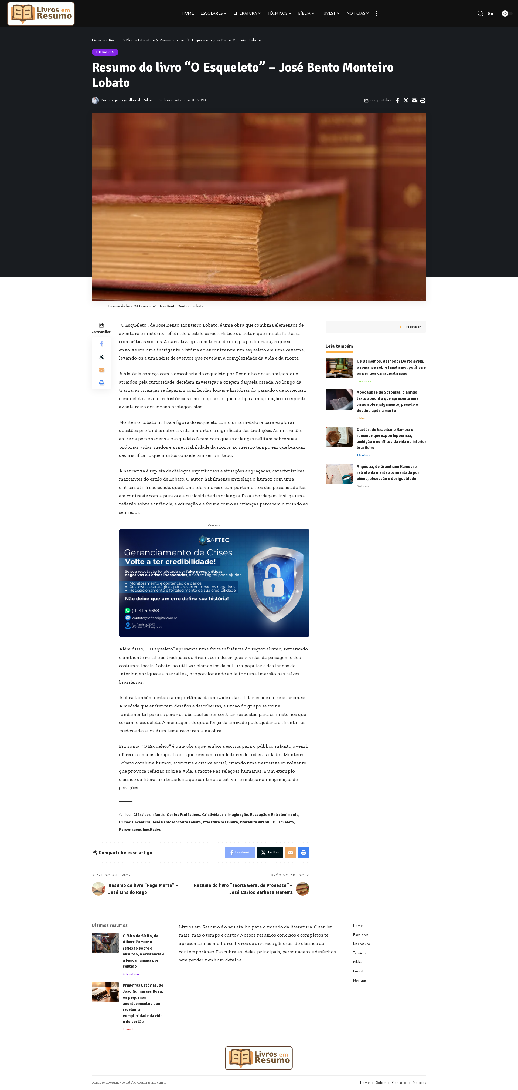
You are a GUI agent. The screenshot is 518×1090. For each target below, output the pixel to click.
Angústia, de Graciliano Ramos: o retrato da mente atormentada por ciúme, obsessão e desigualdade (388, 472)
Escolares (364, 381)
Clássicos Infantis (149, 814)
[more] (376, 13)
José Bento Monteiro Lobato (176, 822)
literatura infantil (255, 822)
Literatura (105, 52)
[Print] (422, 100)
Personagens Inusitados (140, 829)
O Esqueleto (283, 822)
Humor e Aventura (134, 822)
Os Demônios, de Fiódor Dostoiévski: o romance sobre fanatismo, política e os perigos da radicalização (391, 367)
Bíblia (361, 418)
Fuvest (128, 1029)
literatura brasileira (220, 822)
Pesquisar (413, 326)
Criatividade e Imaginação (225, 814)
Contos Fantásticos (183, 814)
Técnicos (363, 455)
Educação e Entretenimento (274, 814)
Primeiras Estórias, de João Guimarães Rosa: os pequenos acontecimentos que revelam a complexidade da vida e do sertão (143, 1003)
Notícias (363, 486)
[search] (480, 13)
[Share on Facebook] (397, 100)
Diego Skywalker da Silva (130, 100)
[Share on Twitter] (406, 100)
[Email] (414, 100)
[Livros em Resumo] (41, 13)
